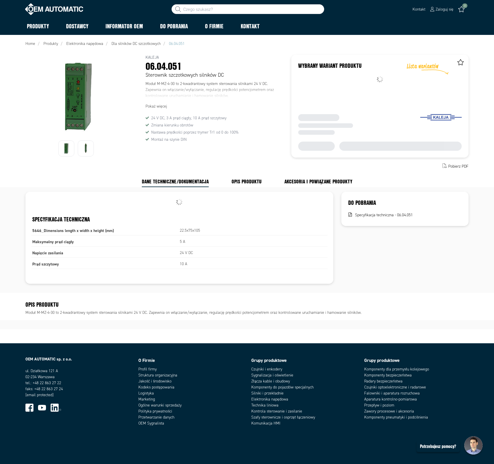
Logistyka (146, 393)
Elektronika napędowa (269, 399)
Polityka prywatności (155, 411)
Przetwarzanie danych (156, 417)
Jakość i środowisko (155, 381)
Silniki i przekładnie (267, 393)
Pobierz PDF (458, 166)
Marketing (146, 399)
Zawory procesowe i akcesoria (389, 411)
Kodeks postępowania (156, 387)
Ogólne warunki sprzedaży (160, 405)
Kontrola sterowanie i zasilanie (276, 411)
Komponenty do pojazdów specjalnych (282, 387)
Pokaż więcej (156, 106)
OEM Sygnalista (151, 423)
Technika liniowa (264, 405)
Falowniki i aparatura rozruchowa (392, 393)
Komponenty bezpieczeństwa (388, 375)
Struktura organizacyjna (157, 375)
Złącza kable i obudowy (270, 381)
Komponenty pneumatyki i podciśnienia (396, 417)
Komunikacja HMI (265, 423)
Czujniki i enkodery (266, 369)
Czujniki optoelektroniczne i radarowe (395, 387)
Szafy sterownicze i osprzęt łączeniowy (283, 417)
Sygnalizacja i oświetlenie (272, 375)
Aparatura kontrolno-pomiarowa (390, 399)
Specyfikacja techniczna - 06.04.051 (384, 215)
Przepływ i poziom (379, 405)
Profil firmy (147, 369)
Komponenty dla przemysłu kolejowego (396, 369)
